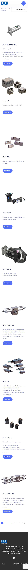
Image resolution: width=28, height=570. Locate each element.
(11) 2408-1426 (15, 551)
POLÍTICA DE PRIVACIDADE (20, 564)
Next (23, 523)
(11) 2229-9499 (6, 551)
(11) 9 (12, 553)
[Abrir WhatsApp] (24, 565)
